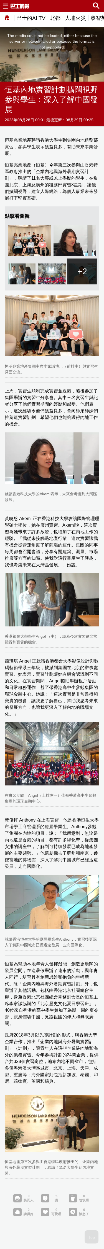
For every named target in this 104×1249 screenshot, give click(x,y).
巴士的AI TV (30, 18)
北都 (55, 18)
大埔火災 (75, 18)
